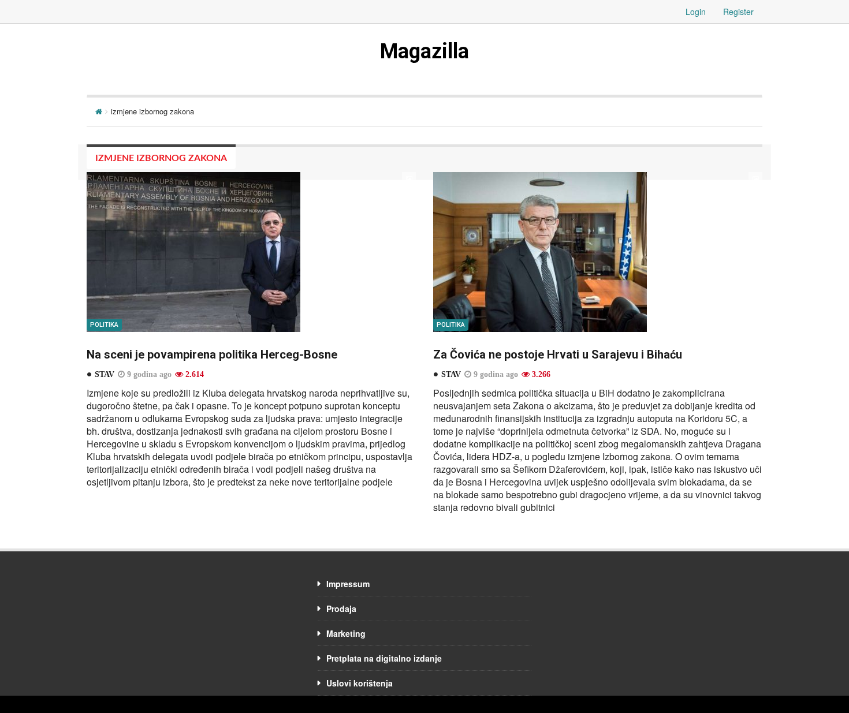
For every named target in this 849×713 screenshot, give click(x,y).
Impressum (348, 583)
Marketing (346, 633)
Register (738, 11)
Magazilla (424, 51)
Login (696, 11)
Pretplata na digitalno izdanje (384, 658)
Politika (104, 324)
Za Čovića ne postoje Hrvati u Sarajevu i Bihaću (557, 354)
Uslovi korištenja (359, 683)
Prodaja (341, 608)
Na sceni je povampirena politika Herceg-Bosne (212, 354)
